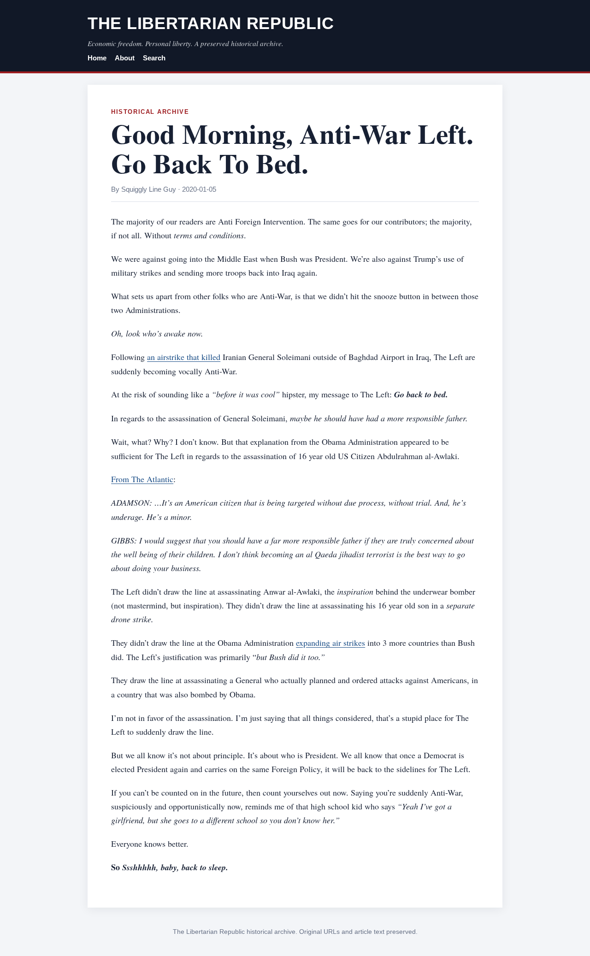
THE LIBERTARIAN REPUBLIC (211, 23)
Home (97, 58)
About (125, 58)
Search (154, 58)
